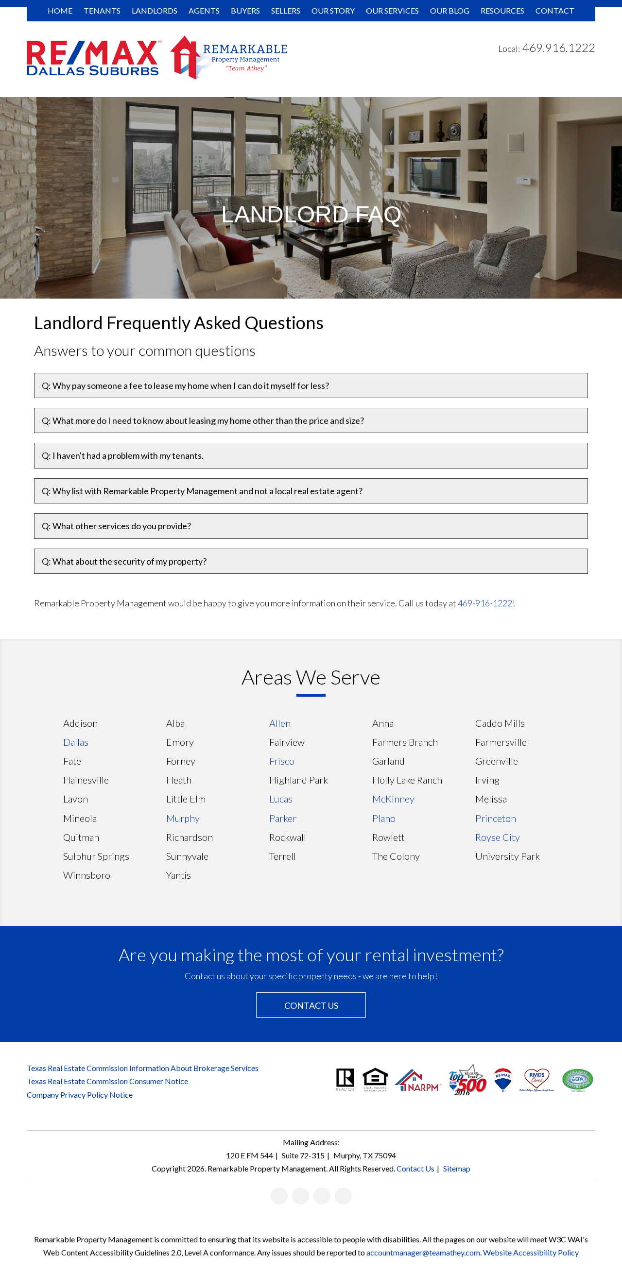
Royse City (497, 837)
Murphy (183, 818)
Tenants (102, 10)
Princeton (495, 818)
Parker (282, 818)
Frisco (281, 761)
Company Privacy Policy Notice (80, 1094)
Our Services (392, 10)
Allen (280, 723)
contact (555, 10)
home (60, 10)
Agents (204, 10)
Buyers (245, 10)
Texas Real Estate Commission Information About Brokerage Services (143, 1067)
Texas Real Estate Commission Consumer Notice (107, 1081)
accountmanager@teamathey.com (423, 1252)
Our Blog (449, 10)
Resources (502, 10)
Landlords (154, 10)
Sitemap (456, 1168)
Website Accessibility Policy (531, 1252)
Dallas (75, 742)
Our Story (333, 10)
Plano (384, 818)
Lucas (281, 798)
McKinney (393, 798)
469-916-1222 (485, 603)
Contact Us (311, 1005)
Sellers (285, 10)
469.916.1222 (558, 47)
